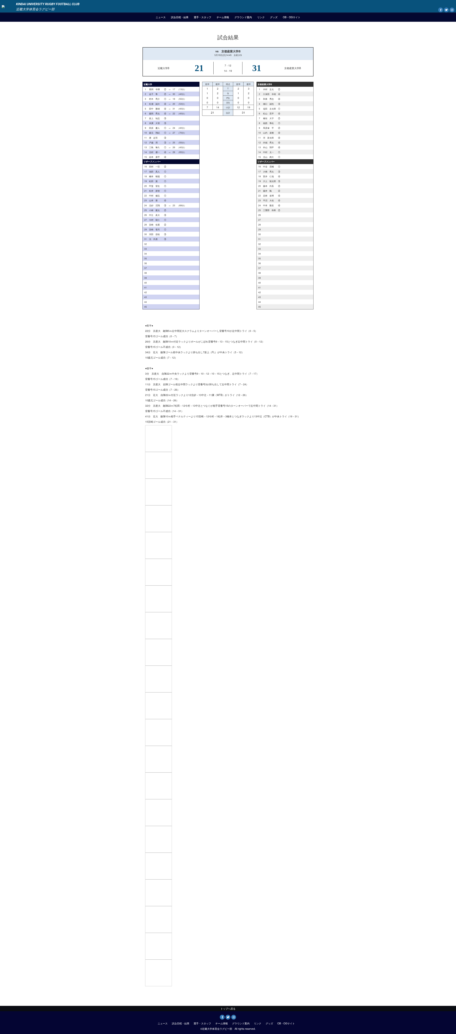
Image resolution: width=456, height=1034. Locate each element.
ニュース (161, 17)
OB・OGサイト (291, 17)
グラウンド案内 (243, 17)
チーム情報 (223, 17)
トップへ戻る (228, 1008)
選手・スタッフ (202, 17)
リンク (261, 17)
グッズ (274, 17)
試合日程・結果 (179, 17)
